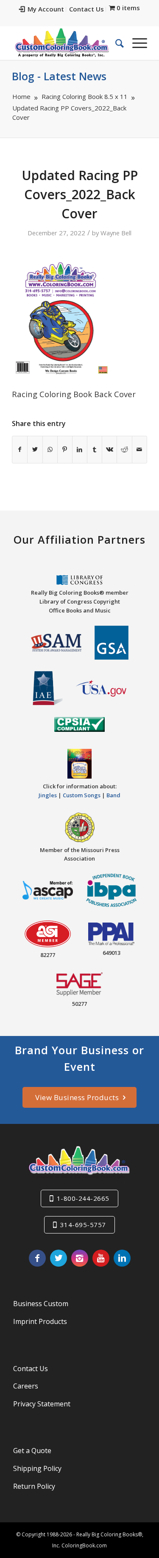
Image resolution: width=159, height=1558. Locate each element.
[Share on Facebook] (19, 449)
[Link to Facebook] (37, 1258)
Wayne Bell (115, 233)
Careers (25, 1386)
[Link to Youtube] (100, 1258)
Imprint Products (40, 1321)
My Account (46, 9)
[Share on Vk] (109, 449)
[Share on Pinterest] (65, 449)
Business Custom (40, 1303)
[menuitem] (41, 9)
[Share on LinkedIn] (80, 449)
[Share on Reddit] (124, 449)
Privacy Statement (41, 1403)
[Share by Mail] (139, 449)
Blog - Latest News (59, 76)
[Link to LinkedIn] (122, 1258)
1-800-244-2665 (83, 1198)
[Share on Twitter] (35, 449)
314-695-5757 (83, 1224)
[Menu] (135, 43)
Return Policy (34, 1486)
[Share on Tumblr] (94, 449)
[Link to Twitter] (58, 1258)
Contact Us (86, 9)
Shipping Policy (37, 1468)
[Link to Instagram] (79, 1258)
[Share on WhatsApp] (50, 449)
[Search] (115, 43)
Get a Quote (32, 1450)
